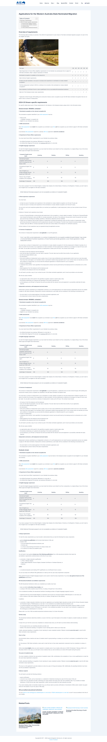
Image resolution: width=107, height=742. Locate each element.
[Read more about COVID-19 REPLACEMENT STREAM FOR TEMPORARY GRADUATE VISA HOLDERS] (53, 708)
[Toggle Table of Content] (36, 19)
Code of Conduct (53, 739)
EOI (54, 126)
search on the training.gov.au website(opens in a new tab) (36, 692)
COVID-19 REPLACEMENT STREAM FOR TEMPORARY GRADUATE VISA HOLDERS (52, 713)
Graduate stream (26, 26)
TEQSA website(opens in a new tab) (60, 692)
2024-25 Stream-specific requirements (28, 22)
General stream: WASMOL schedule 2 (30, 24)
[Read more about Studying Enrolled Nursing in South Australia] (77, 707)
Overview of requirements (25, 20)
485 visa (46, 131)
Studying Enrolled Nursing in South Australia (76, 711)
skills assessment (44, 114)
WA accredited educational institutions (30, 27)
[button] (54, 3)
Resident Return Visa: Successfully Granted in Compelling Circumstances (29, 726)
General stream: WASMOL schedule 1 (29, 23)
